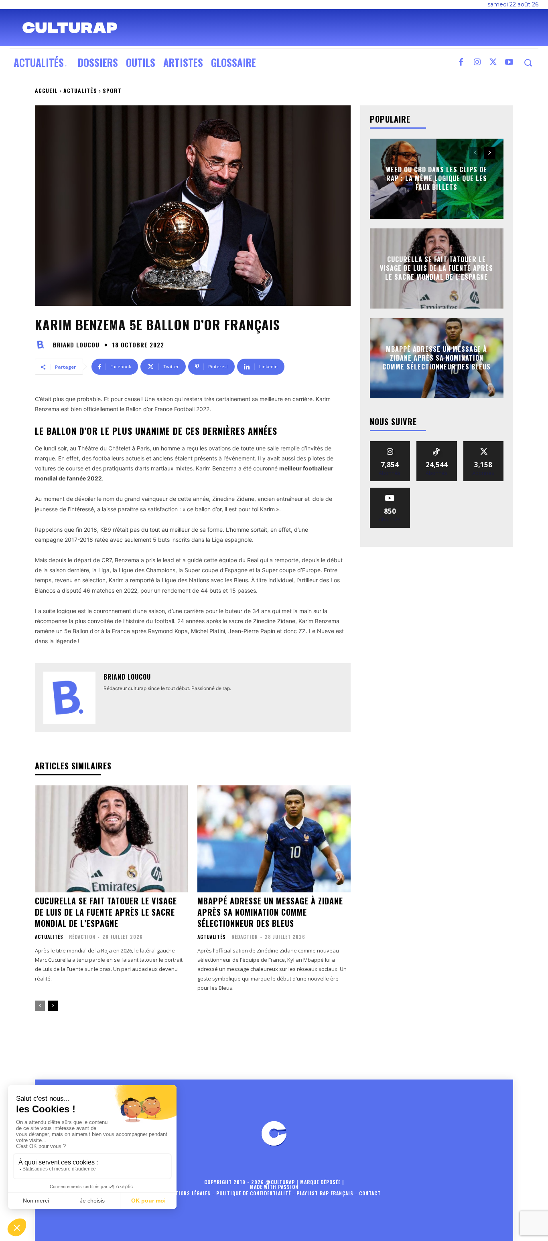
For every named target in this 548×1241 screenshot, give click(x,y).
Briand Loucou (76, 345)
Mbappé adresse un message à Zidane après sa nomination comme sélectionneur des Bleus (270, 912)
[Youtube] (509, 62)
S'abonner (390, 491)
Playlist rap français (324, 1193)
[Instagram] (477, 62)
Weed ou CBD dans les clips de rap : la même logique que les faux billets (436, 178)
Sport (112, 90)
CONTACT (370, 1193)
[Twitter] (493, 62)
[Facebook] (461, 62)
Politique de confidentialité (253, 1193)
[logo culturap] (70, 27)
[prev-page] (40, 1006)
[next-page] (53, 1006)
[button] (527, 62)
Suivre (390, 444)
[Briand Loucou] (43, 345)
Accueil (46, 90)
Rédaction (82, 936)
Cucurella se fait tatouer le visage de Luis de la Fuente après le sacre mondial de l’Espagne (106, 912)
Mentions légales (188, 1193)
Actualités (80, 90)
